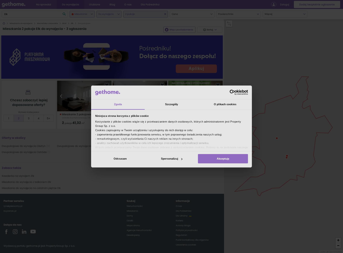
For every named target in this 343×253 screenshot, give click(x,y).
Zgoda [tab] (118, 104)
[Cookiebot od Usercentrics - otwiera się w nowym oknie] (232, 92)
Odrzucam (120, 158)
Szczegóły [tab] (171, 104)
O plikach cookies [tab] (225, 104)
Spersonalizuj (169, 158)
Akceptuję (223, 158)
